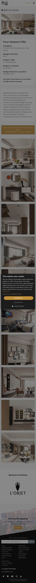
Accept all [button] (19, 298)
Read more (6, 291)
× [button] (32, 275)
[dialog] (18, 291)
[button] (18, 294)
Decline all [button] (18, 302)
